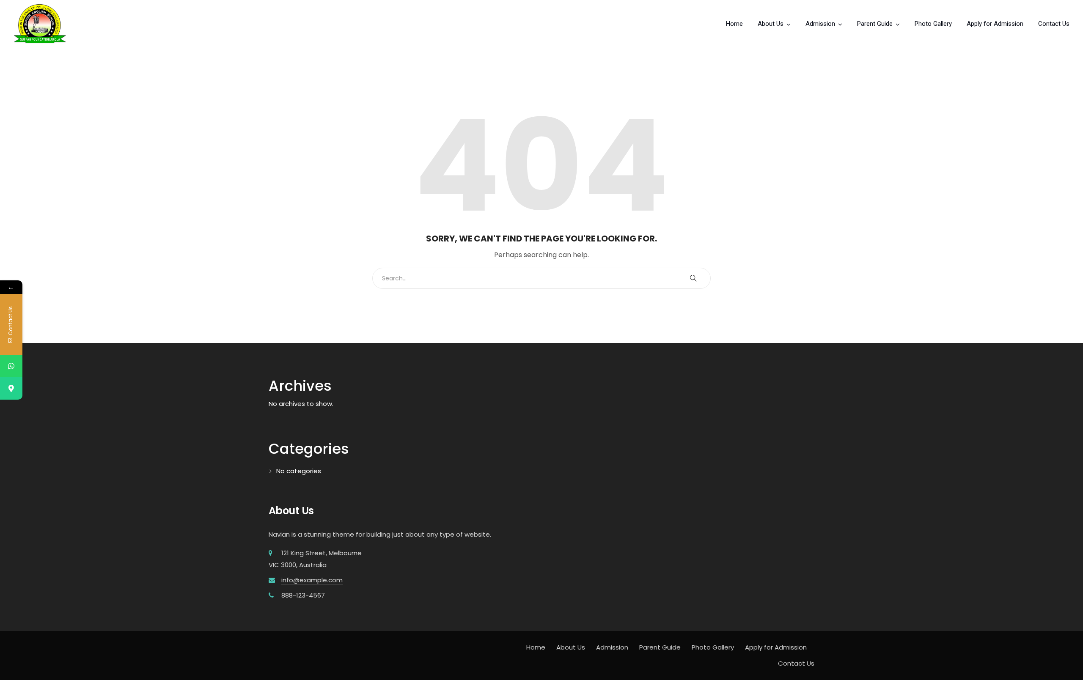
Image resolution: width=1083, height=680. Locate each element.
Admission (820, 23)
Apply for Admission (995, 23)
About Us (770, 23)
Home (734, 23)
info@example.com (312, 580)
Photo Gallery (933, 23)
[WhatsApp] (11, 366)
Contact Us (1053, 23)
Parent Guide (875, 23)
